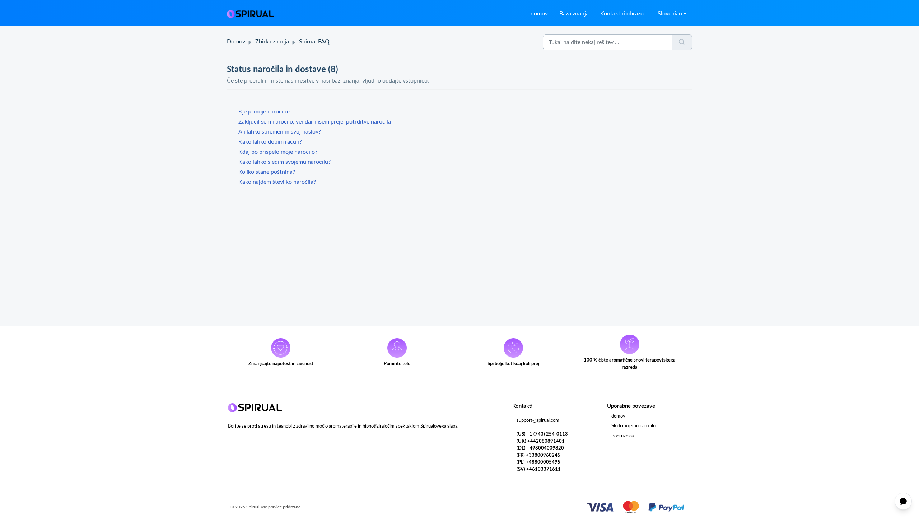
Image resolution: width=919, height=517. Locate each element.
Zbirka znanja (272, 42)
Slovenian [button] (670, 14)
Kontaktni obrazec (623, 14)
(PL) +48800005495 (538, 462)
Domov (236, 42)
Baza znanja (574, 14)
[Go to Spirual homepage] (250, 13)
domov (539, 14)
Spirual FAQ (314, 42)
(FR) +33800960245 (538, 455)
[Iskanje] (682, 42)
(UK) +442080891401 (541, 441)
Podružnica (622, 436)
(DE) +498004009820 (540, 448)
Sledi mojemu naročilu (633, 426)
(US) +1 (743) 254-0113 (542, 434)
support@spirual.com (538, 420)
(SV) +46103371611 (539, 469)
